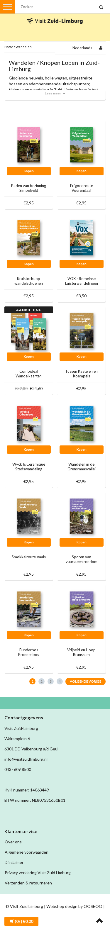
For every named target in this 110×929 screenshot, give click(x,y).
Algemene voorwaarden (26, 852)
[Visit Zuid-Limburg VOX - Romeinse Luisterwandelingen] (82, 237)
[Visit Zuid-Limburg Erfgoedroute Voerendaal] (82, 144)
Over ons (13, 841)
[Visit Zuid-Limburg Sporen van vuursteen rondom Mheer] (82, 515)
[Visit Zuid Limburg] (55, 15)
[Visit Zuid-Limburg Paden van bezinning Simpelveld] (29, 144)
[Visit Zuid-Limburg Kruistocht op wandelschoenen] (29, 237)
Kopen (29, 171)
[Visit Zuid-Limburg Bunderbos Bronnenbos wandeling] (29, 608)
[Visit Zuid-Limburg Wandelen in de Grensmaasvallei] (82, 423)
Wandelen (24, 47)
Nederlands (82, 47)
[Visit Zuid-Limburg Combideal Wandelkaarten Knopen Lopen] (29, 330)
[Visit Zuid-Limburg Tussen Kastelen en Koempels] (82, 330)
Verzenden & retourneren (28, 882)
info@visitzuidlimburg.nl (26, 759)
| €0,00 (24, 921)
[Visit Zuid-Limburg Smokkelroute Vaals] (29, 515)
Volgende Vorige (85, 681)
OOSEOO (93, 906)
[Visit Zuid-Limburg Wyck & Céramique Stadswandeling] (29, 423)
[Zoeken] (101, 7)
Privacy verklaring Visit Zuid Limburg (38, 872)
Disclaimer (14, 862)
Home (8, 47)
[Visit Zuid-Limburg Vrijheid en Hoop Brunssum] (82, 608)
